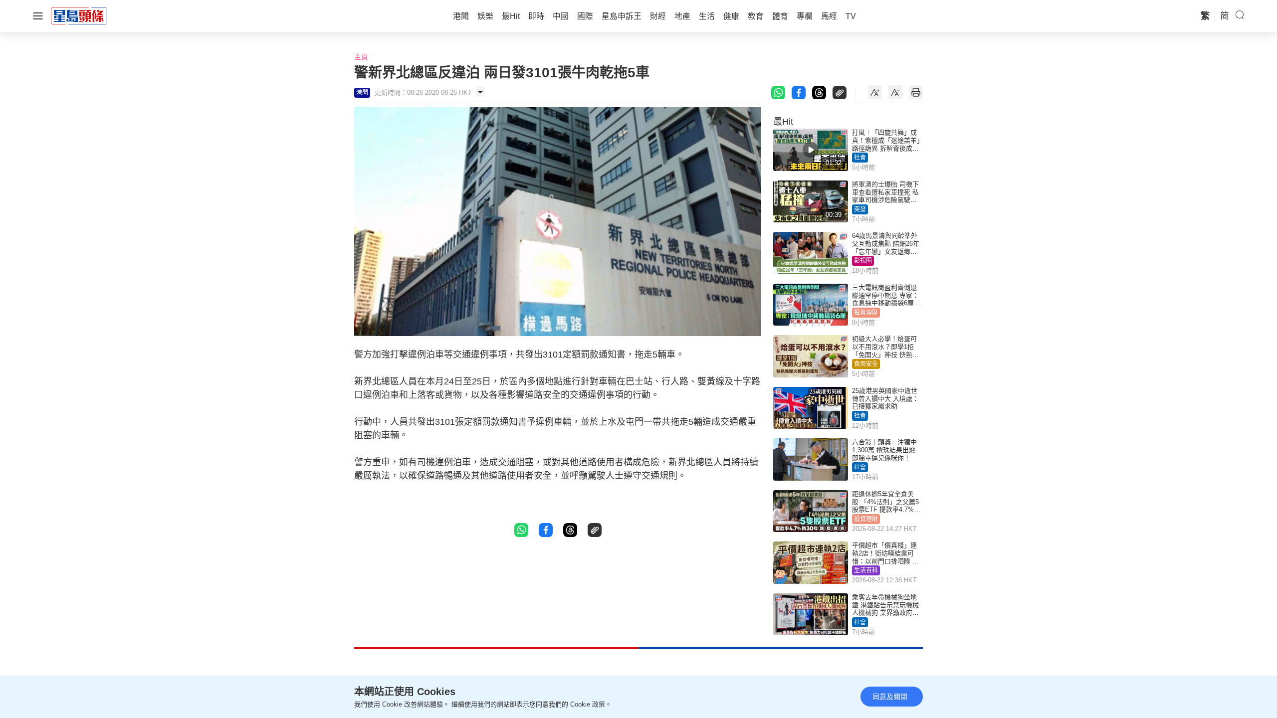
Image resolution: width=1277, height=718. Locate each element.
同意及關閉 (889, 697)
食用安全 (866, 364)
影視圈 (863, 261)
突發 (860, 209)
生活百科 (866, 570)
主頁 (361, 57)
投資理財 (866, 313)
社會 (860, 158)
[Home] (79, 15)
